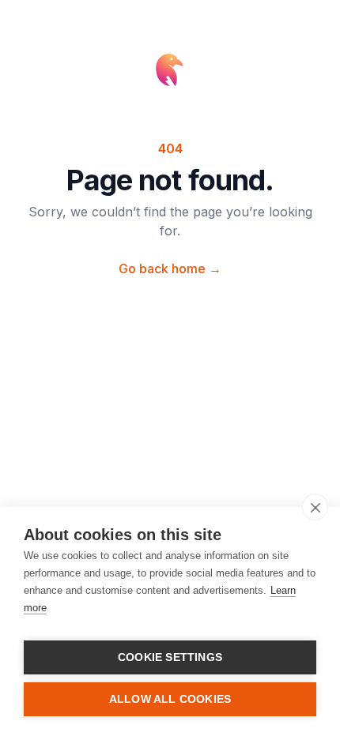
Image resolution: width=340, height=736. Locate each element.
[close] (315, 507)
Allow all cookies (170, 699)
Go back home (170, 268)
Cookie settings (170, 657)
